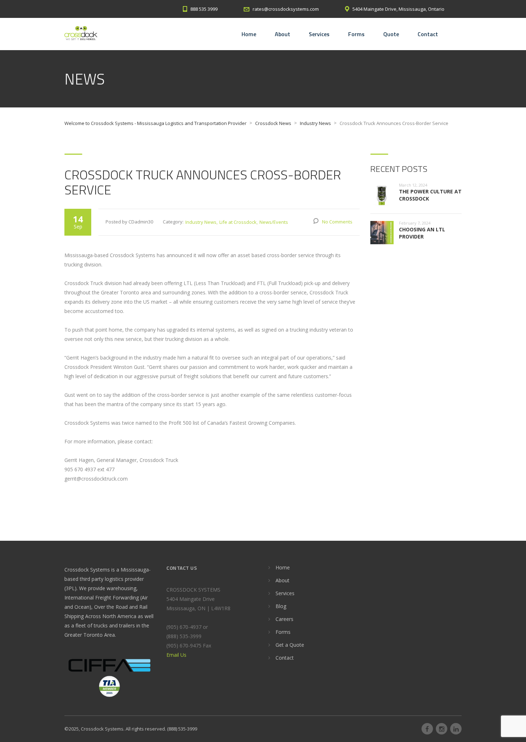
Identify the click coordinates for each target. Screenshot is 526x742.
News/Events (273, 222)
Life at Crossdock (238, 222)
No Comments (337, 221)
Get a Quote (290, 644)
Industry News (200, 222)
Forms (356, 34)
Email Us (176, 654)
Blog (281, 606)
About (282, 34)
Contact (428, 34)
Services (319, 34)
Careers (284, 619)
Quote (391, 34)
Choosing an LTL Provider (422, 233)
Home (249, 34)
